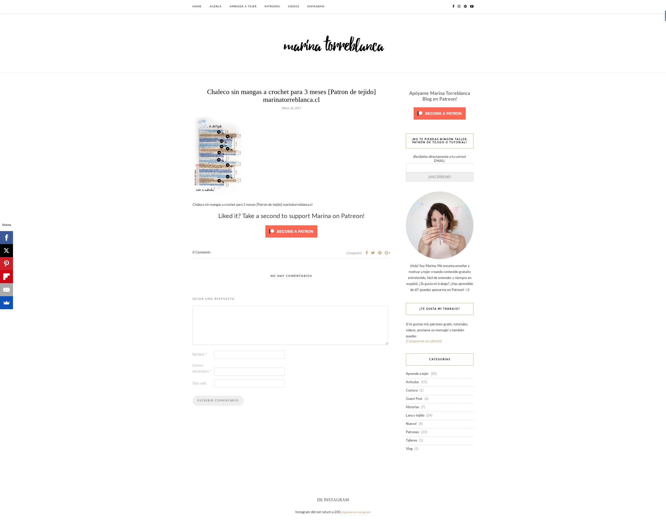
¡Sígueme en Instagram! (356, 512)
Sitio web (199, 383)
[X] (6, 250)
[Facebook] (6, 237)
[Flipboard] (6, 276)
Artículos (412, 382)
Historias (412, 407)
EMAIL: (439, 161)
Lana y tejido (415, 415)
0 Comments (201, 252)
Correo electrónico (202, 368)
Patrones (272, 6)
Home (197, 6)
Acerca (216, 6)
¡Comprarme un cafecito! (424, 341)
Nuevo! (411, 424)
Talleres (411, 440)
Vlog (409, 449)
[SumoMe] (6, 302)
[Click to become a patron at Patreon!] (291, 239)
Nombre (200, 354)
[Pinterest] (6, 263)
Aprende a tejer (243, 6)
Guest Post (414, 399)
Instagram (315, 6)
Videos (293, 6)
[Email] (6, 289)
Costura (412, 390)
